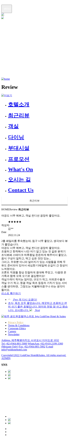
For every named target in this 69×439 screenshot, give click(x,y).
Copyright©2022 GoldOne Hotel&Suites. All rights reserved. (33, 355)
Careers (12, 331)
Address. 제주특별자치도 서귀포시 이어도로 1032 (30, 340)
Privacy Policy (15, 322)
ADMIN (6, 358)
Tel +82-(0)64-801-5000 (14, 343)
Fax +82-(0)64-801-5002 (32, 346)
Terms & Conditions (18, 325)
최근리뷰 (34, 200)
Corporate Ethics (17, 328)
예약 (3, 26)
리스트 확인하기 (11, 293)
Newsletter (13, 334)
